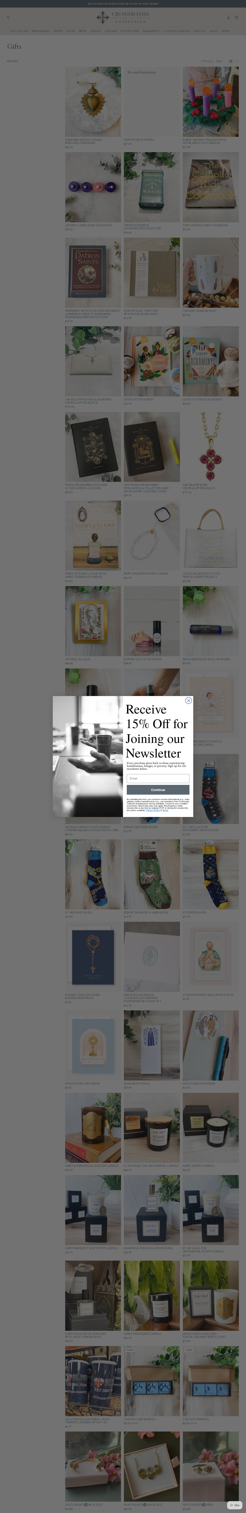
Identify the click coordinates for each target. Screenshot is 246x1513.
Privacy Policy (153, 810)
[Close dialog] (188, 700)
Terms (165, 810)
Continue (158, 789)
